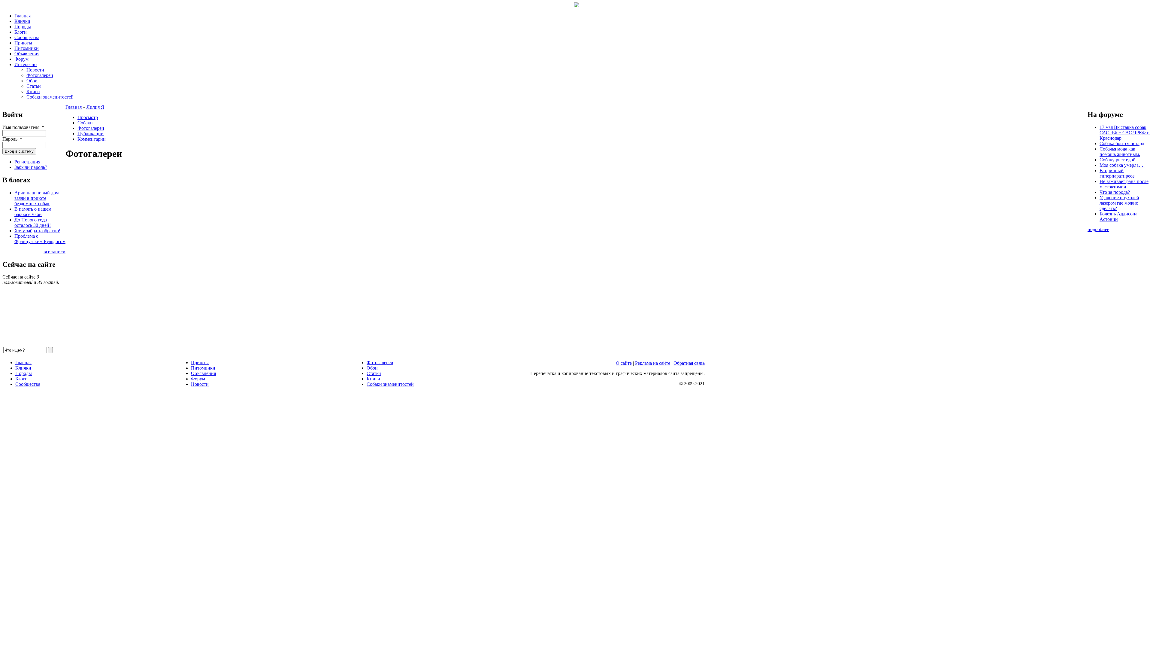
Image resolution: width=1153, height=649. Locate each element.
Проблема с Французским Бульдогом (39, 238)
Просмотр (87, 117)
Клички (22, 21)
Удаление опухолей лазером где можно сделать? (1119, 203)
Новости (35, 69)
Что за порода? (1115, 192)
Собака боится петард (1122, 143)
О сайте (624, 363)
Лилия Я (95, 107)
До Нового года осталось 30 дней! (32, 222)
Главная (22, 15)
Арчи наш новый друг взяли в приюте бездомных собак (37, 198)
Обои (32, 80)
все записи (54, 251)
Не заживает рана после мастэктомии (1124, 184)
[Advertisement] (245, 256)
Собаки (85, 122)
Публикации (90, 133)
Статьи (33, 86)
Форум (21, 59)
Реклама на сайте (652, 363)
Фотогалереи (39, 75)
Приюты (23, 42)
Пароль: (12, 139)
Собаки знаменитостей (50, 96)
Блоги (20, 32)
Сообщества (26, 37)
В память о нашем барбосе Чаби (32, 211)
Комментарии (91, 139)
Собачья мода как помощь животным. (1120, 151)
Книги (33, 91)
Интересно (25, 64)
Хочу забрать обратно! (37, 230)
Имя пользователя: (23, 127)
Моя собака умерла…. (1122, 165)
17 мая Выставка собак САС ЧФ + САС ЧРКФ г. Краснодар (1125, 133)
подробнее (1098, 229)
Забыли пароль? (30, 167)
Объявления (26, 53)
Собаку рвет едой (1118, 159)
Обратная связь (689, 363)
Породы (22, 26)
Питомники (26, 48)
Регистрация (27, 161)
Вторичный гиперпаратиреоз (1117, 173)
